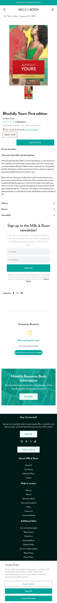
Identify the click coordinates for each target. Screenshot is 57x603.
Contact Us (28, 511)
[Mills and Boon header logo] (28, 9)
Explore (28, 397)
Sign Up (28, 434)
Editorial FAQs (28, 544)
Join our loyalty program (28, 528)
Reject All (28, 591)
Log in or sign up (32, 129)
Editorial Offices (28, 473)
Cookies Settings (28, 449)
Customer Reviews (28, 515)
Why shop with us (28, 498)
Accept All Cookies (28, 598)
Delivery (28, 203)
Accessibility (28, 215)
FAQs (28, 507)
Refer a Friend (29, 532)
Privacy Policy (28, 557)
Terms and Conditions (28, 503)
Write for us (28, 536)
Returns (28, 209)
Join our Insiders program (28, 548)
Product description (28, 149)
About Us (28, 465)
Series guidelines (28, 540)
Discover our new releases (28, 2)
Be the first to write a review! (28, 352)
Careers (28, 477)
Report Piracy (28, 553)
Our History (28, 469)
